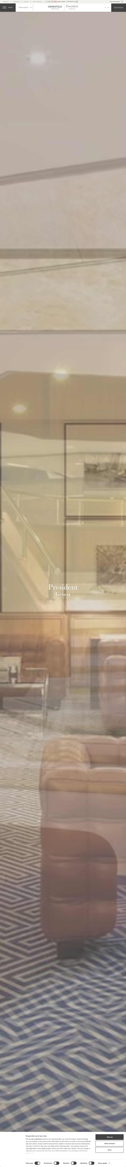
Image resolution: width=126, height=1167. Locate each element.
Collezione (16, 1)
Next (121, 589)
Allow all (110, 1137)
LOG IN (59, 1)
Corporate (6, 1)
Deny (109, 1150)
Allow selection (109, 1143)
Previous (5, 589)
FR (108, 7)
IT (105, 7)
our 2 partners (37, 1139)
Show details (102, 1163)
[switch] (56, 1163)
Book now (118, 7)
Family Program (37, 1)
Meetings (26, 1)
